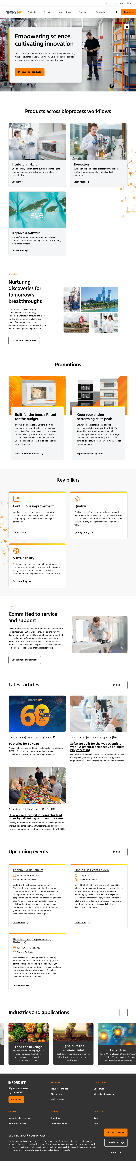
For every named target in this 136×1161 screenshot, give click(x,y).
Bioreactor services (17, 1123)
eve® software (57, 1099)
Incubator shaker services (20, 1118)
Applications (65, 12)
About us (55, 1118)
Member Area (117, 3)
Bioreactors (56, 1094)
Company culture (59, 1123)
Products (32, 12)
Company (83, 12)
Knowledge (100, 12)
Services (47, 12)
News (96, 1123)
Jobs (107, 3)
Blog (96, 1118)
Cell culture (99, 1089)
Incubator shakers (59, 1089)
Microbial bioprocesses (104, 1094)
